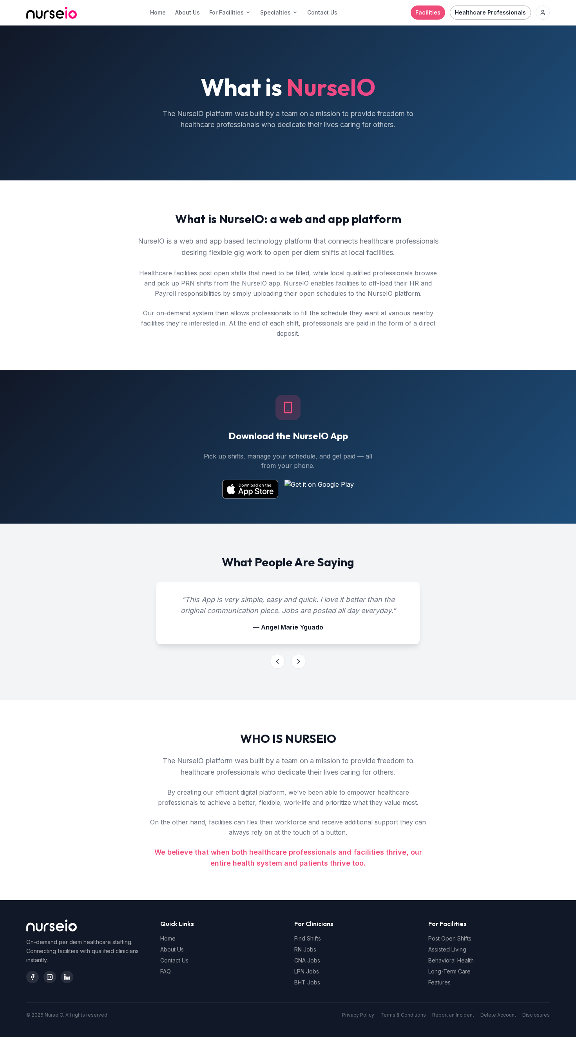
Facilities (427, 12)
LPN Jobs (306, 971)
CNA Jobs (307, 960)
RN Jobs (305, 949)
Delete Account (498, 1015)
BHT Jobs (307, 982)
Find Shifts (307, 938)
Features (439, 982)
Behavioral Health (451, 960)
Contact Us (322, 12)
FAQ (165, 971)
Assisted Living (447, 949)
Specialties (275, 12)
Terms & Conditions (403, 1015)
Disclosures (536, 1015)
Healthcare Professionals (490, 12)
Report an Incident (453, 1015)
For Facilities (226, 12)
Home (158, 12)
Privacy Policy (358, 1015)
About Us (187, 12)
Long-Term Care (449, 971)
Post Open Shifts (449, 938)
